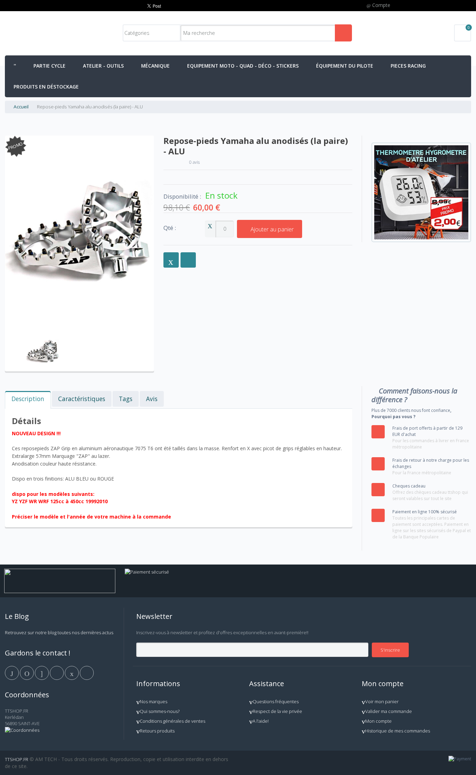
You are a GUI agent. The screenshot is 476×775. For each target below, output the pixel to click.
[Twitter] (27, 672)
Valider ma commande (388, 711)
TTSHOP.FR (16, 759)
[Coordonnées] (22, 730)
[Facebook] (12, 672)
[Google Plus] (42, 672)
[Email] (72, 672)
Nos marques (153, 701)
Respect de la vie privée (277, 711)
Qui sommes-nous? (159, 711)
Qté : (169, 228)
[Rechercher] (343, 32)
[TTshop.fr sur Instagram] (57, 672)
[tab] (28, 400)
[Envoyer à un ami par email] (171, 260)
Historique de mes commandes (397, 731)
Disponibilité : (182, 196)
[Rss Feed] (87, 672)
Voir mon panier (382, 701)
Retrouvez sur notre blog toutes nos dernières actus (59, 632)
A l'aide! (261, 721)
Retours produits (157, 731)
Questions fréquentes (276, 701)
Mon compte (378, 721)
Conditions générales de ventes (172, 721)
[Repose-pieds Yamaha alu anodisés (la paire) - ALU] (42, 334)
